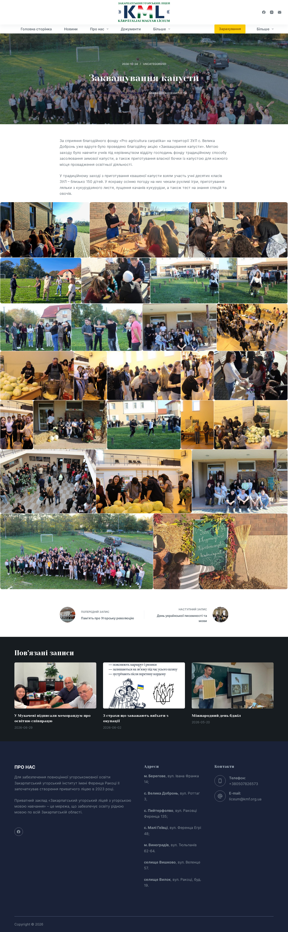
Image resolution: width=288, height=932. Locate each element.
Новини (71, 29)
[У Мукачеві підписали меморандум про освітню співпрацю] (55, 685)
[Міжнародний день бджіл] (233, 685)
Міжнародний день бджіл (216, 715)
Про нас (97, 29)
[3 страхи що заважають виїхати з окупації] (144, 685)
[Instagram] (271, 12)
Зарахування (230, 29)
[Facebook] (264, 12)
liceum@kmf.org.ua (245, 799)
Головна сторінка (36, 29)
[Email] (279, 12)
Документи (131, 29)
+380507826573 (243, 783)
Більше (159, 29)
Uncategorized (154, 64)
